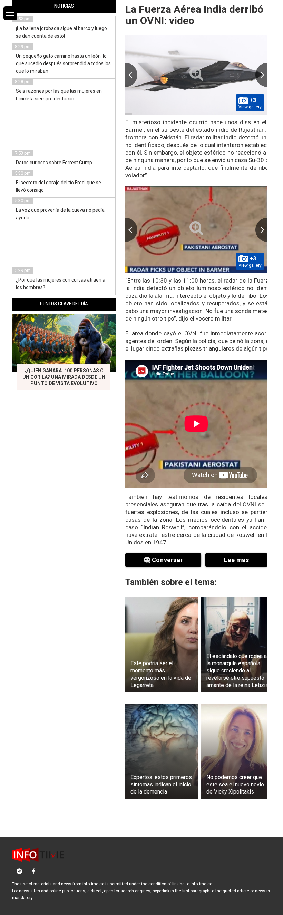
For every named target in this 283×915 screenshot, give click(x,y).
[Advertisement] (64, 127)
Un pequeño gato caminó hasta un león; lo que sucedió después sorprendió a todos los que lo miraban (63, 63)
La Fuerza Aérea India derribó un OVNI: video (194, 15)
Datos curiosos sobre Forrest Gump (54, 162)
